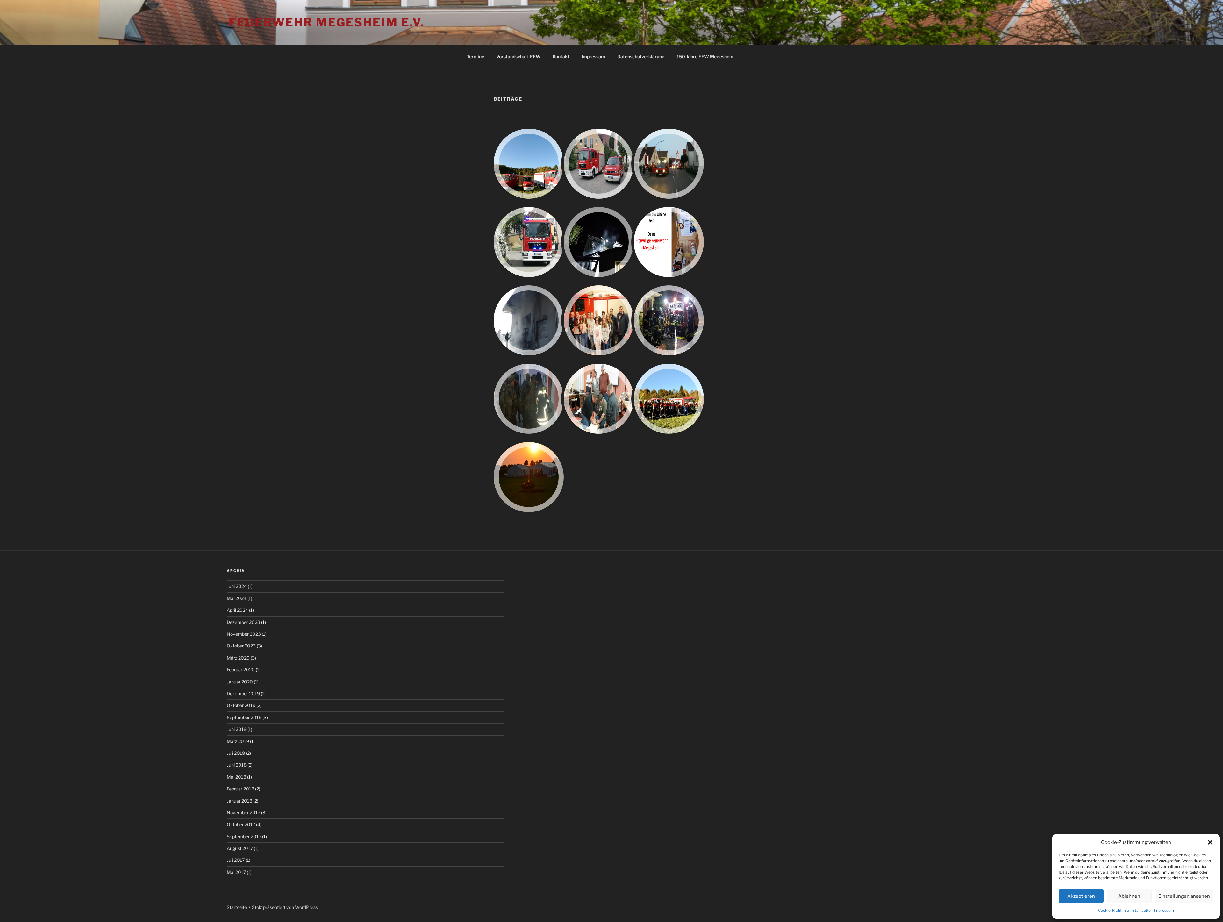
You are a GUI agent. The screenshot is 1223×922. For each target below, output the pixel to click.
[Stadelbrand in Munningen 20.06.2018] (669, 164)
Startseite (1141, 910)
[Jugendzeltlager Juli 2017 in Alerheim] (529, 477)
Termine (475, 56)
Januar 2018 (239, 801)
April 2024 (237, 610)
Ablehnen (1129, 896)
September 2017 (244, 836)
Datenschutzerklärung (641, 56)
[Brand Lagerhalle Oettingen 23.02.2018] (529, 320)
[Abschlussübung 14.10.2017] (669, 399)
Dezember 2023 (243, 622)
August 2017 (240, 848)
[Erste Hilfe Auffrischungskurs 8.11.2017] (599, 399)
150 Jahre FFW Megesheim (706, 56)
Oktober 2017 (241, 824)
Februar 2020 (241, 669)
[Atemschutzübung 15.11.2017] (669, 320)
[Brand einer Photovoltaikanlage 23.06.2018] (599, 164)
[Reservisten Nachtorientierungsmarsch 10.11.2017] (529, 399)
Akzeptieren (1081, 896)
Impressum (1164, 910)
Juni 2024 (237, 586)
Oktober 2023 (241, 645)
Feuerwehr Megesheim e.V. (327, 22)
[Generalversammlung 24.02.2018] (669, 242)
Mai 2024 (237, 598)
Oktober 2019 (241, 705)
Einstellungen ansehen (1184, 896)
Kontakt (561, 56)
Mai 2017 (236, 872)
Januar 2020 (240, 681)
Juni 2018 (237, 765)
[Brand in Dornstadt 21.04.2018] (599, 242)
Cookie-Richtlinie (1113, 910)
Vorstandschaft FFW (518, 56)
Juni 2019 (237, 729)
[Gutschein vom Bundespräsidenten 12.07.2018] (529, 164)
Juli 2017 (236, 860)
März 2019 (238, 741)
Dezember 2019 (243, 693)
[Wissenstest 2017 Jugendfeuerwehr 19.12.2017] (599, 320)
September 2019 (244, 717)
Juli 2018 (236, 753)
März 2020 (238, 658)
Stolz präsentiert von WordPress (285, 907)
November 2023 (244, 634)
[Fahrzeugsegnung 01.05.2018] (529, 242)
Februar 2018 (240, 788)
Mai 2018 (236, 777)
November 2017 (243, 812)
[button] (1210, 842)
